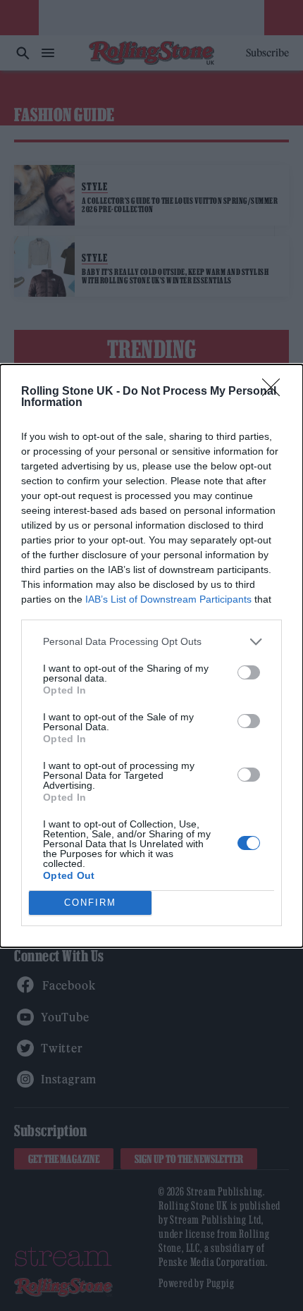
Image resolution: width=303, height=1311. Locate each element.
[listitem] (151, 641)
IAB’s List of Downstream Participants (168, 599)
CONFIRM (90, 902)
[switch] (248, 672)
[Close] (275, 391)
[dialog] (151, 655)
